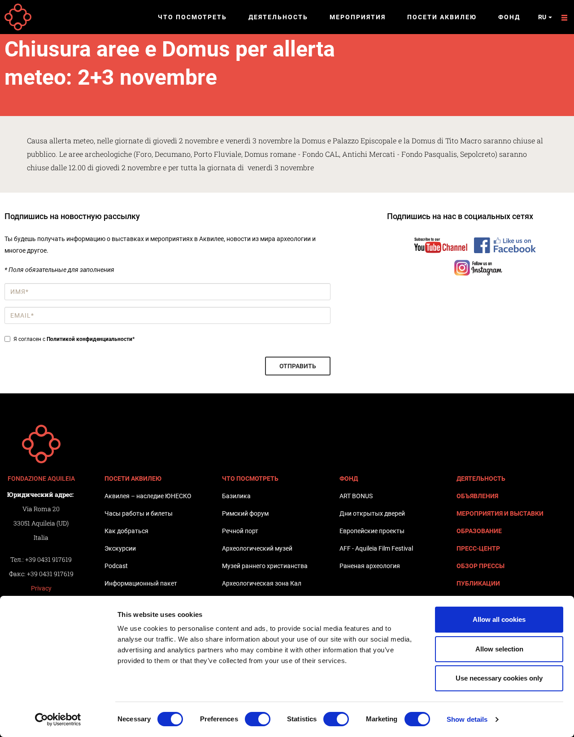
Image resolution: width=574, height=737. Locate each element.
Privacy (41, 588)
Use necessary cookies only (499, 678)
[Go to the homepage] (41, 444)
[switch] (257, 719)
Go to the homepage (17, 17)
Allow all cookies (499, 619)
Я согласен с (74, 339)
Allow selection (499, 649)
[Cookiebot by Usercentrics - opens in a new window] (58, 719)
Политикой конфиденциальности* (91, 339)
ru (543, 17)
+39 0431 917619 (48, 559)
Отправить (297, 366)
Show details (467, 719)
